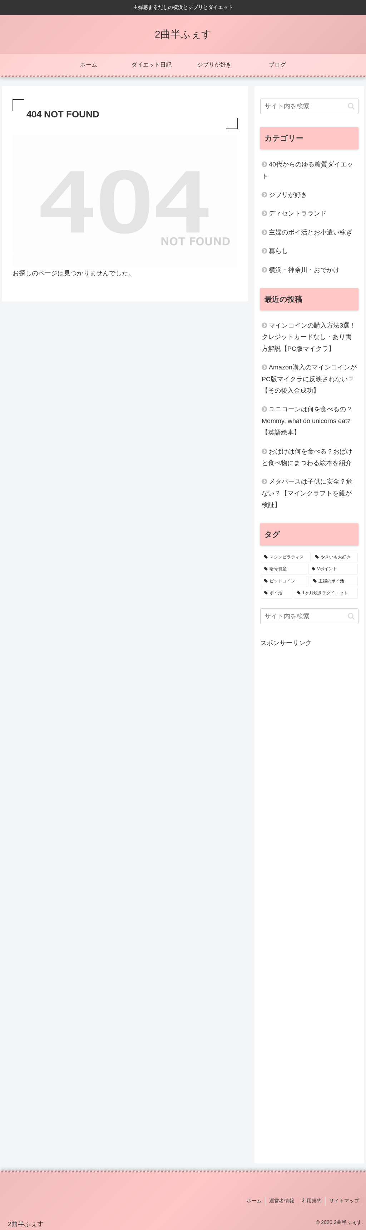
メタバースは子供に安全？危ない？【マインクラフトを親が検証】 (307, 493)
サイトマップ (344, 1201)
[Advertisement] (309, 899)
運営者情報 (281, 1201)
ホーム (254, 1201)
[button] (351, 106)
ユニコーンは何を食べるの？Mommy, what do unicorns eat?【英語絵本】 (307, 421)
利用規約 (312, 1201)
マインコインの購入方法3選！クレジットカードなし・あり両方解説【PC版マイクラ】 (309, 337)
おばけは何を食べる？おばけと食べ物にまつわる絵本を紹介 (307, 457)
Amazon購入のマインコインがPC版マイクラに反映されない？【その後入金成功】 (309, 379)
